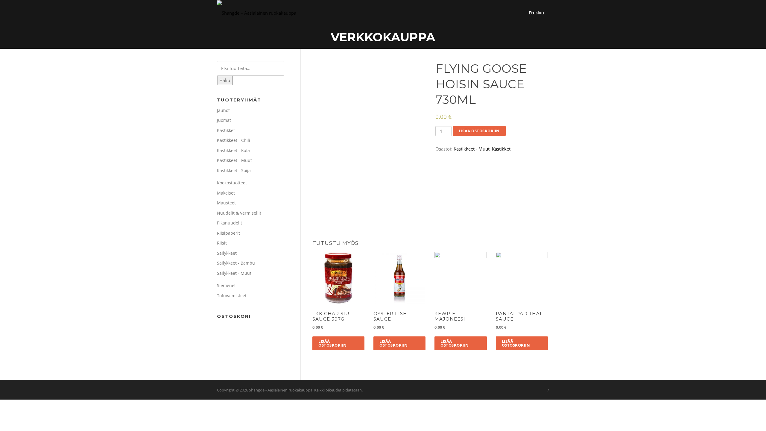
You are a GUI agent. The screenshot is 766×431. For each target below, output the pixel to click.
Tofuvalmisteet (232, 295)
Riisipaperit (228, 233)
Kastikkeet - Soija (234, 170)
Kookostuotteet (232, 183)
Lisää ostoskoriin (479, 130)
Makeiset (226, 193)
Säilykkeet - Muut (234, 273)
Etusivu (536, 13)
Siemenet (226, 285)
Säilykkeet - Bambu (236, 263)
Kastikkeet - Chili (233, 140)
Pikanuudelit (229, 223)
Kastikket (501, 149)
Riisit (222, 243)
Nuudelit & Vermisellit (239, 213)
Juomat (224, 120)
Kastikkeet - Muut (472, 149)
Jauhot (223, 110)
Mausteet (226, 203)
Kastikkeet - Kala (233, 150)
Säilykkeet (227, 253)
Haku (224, 80)
